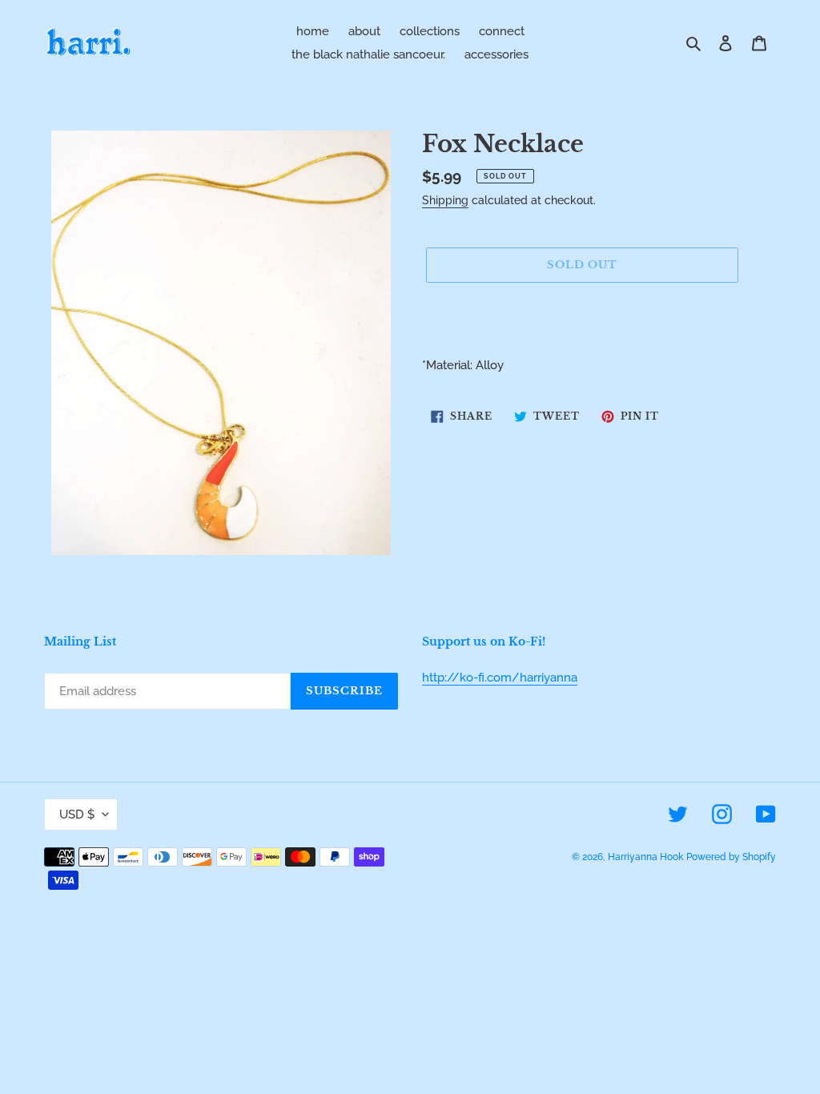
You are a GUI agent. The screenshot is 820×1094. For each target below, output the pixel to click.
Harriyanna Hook (645, 857)
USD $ (76, 814)
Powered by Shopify (731, 857)
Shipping (445, 200)
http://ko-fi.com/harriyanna (499, 677)
